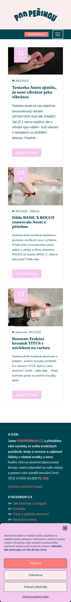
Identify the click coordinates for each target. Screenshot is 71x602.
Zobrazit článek (26, 152)
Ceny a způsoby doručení (31, 514)
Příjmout (35, 563)
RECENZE (22, 80)
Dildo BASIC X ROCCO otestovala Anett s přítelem (33, 222)
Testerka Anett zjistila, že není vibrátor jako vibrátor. (34, 92)
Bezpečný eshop (24, 519)
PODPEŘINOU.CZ (30, 441)
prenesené (21, 332)
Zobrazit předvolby (36, 586)
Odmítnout (35, 575)
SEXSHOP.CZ (36, 34)
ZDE (45, 478)
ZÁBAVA (34, 211)
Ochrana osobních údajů (35, 596)
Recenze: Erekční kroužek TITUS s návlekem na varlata (31, 343)
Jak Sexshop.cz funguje (29, 503)
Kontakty (19, 508)
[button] (65, 528)
